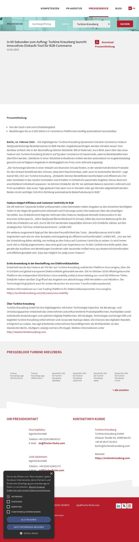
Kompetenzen (50, 8)
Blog (118, 8)
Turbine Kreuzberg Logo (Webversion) (38, 375)
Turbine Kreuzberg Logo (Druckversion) (17, 375)
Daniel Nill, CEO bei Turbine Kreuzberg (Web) (100, 377)
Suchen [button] (125, 24)
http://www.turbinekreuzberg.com (26, 332)
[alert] (28, 505)
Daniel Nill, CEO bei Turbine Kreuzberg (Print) (121, 377)
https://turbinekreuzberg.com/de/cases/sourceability (37, 293)
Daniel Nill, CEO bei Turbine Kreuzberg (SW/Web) (58, 377)
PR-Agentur (74, 8)
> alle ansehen (121, 390)
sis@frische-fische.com (51, 443)
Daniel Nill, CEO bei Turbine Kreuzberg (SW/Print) (79, 377)
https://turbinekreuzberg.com (112, 458)
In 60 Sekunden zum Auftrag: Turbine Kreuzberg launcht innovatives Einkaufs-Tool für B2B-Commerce (46, 44)
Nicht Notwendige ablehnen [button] (29, 527)
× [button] (51, 473)
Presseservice (98, 8)
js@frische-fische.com (51, 470)
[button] (8, 496)
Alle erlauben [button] (28, 519)
